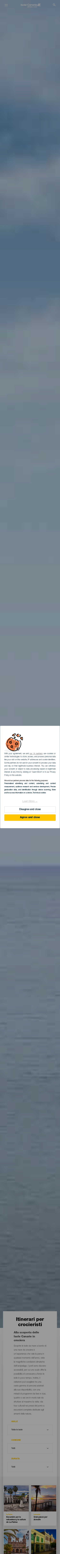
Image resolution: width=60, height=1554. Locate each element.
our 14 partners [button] (36, 754)
